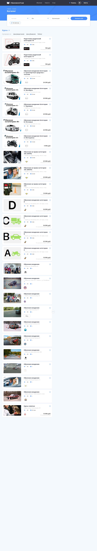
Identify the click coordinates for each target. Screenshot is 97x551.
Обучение (39, 3)
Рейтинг (40, 34)
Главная (9, 8)
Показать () (79, 18)
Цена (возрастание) (18, 34)
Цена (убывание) (31, 34)
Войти (86, 3)
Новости (47, 3)
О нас (53, 3)
